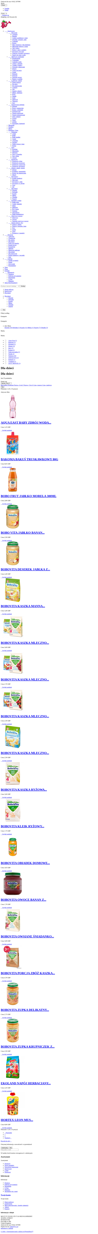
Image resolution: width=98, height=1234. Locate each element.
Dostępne (11, 385)
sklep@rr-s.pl (14, 1226)
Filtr (3, 387)
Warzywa (15, 217)
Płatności (11, 281)
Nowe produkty (9, 1165)
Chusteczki (11, 238)
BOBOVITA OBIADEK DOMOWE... (25, 863)
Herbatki (15, 192)
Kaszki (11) (24, 327)
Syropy (14, 118)
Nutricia (12, 356)
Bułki (14, 135)
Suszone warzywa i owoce (20, 221)
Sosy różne (15, 156)
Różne (14, 146)
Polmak (11, 359)
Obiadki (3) (44, 327)
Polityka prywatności (14, 276)
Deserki (14, 190)
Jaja (13, 89)
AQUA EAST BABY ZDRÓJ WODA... (26, 422)
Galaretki (15, 41)
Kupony (7, 1209)
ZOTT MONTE (14, 363)
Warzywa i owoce (15, 216)
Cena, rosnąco (37, 385)
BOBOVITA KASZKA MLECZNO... (25, 642)
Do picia (14, 84)
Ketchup (14, 149)
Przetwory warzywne (18, 164)
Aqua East (12, 340)
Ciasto (14, 139)
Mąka (14, 206)
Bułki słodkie (16, 137)
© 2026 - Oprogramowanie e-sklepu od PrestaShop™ (17, 1231)
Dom (6, 267)
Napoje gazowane (17, 113)
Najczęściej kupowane (11, 1167)
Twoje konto (6, 1195)
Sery (13, 103)
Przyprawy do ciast (18, 51)
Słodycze (15, 99)
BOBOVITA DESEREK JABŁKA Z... (25, 569)
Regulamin (11, 277)
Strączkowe (15, 212)
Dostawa (11, 274)
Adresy (7, 1207)
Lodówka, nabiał (15, 81)
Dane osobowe (9, 1202)
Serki (13, 98)
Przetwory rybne (17, 161)
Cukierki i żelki (17, 62)
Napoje (14, 199)
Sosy (11, 147)
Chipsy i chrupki (17, 63)
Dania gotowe (16, 82)
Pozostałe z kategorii (18, 123)
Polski (6, 10)
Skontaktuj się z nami (11, 1191)
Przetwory (13, 159)
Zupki (14, 229)
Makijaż (10, 248)
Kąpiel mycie (12, 245)
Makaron (15, 207)
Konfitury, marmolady (19, 171)
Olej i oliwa (15, 48)
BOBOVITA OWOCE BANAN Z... (23, 899)
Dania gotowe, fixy (15, 223)
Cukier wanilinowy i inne (20, 38)
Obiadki (14, 197)
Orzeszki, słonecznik (18, 67)
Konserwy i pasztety (18, 233)
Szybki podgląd (6, 430)
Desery (14, 69)
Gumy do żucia (17, 70)
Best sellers (4, 385)
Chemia (8, 259)
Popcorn (14, 75)
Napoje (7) (37, 327)
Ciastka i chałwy (17, 65)
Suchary (14, 142)
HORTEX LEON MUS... (17, 1120)
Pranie (10, 262)
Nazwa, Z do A (28, 385)
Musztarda (15, 151)
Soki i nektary (16, 116)
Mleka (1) (31, 327)
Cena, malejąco (47, 385)
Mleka (14, 195)
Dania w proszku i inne (19, 226)
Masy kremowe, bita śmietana (21, 45)
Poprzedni (8, 1133)
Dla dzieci (13, 188)
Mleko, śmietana (17, 93)
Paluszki (14, 74)
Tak (3, 310)
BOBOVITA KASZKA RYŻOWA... (24, 789)
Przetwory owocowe (18, 163)
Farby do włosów (13, 243)
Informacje (9, 272)
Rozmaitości (12, 265)
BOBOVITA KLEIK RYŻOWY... (22, 826)
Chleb (14, 134)
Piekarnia (12, 132)
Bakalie (14, 36)
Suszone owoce (17, 77)
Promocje (7, 1163)
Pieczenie (12, 33)
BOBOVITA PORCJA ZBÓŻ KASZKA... (28, 973)
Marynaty (15, 180)
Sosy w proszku (17, 154)
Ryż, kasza (15, 209)
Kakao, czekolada (17, 110)
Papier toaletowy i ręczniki (16, 255)
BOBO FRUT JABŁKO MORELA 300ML (28, 496)
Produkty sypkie (14, 200)
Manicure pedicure (14, 250)
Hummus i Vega (13, 130)
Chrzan (14, 158)
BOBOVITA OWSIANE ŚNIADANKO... (27, 936)
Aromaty (15, 34)
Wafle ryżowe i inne (18, 144)
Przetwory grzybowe (18, 166)
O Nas (10, 279)
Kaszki (14, 194)
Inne (9, 257)
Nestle (11, 354)
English (7, 8)
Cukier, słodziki (17, 204)
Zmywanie (11, 264)
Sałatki (14, 96)
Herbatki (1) (16, 327)
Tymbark (12, 361)
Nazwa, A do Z (6, 383)
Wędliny (11, 127)
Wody (14, 120)
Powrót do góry (6, 1141)
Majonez (15, 152)
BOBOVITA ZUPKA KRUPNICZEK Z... (28, 1046)
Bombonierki (16, 58)
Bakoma (12, 342)
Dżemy (14, 170)
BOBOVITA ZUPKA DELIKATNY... (25, 1010)
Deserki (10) (9, 327)
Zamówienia (8, 1204)
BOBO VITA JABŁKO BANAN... (23, 532)
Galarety (14, 87)
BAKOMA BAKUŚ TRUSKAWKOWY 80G (29, 459)
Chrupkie (15, 140)
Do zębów (11, 240)
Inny (10, 348)
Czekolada (15, 60)
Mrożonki (11, 125)
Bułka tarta (15, 202)
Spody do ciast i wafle (19, 55)
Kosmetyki (11, 247)
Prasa (6, 269)
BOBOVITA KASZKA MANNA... (23, 606)
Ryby (14, 94)
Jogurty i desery (17, 91)
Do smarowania (17, 86)
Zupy (14, 231)
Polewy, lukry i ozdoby (19, 50)
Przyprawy (13, 176)
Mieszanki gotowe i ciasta (20, 46)
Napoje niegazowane (18, 115)
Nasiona (14, 211)
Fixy (13, 228)
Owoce (14, 219)
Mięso (10, 128)
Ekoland (12, 344)
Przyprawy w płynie (18, 183)
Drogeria (9, 235)
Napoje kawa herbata (16, 104)
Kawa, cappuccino (18, 108)
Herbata (14, 106)
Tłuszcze (15, 101)
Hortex (11, 346)
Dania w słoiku (16, 224)
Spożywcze (10, 31)
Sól (13, 187)
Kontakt (7, 271)
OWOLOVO (13, 358)
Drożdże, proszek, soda (19, 39)
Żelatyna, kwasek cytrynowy (21, 53)
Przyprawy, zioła (17, 182)
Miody (14, 175)
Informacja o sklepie (7, 1228)
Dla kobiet (11, 252)
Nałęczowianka (14, 352)
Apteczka (11, 236)
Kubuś (11, 350)
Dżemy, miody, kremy (16, 168)
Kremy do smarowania (19, 173)
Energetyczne (16, 111)
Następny (8, 1138)
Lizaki (14, 72)
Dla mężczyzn (12, 253)
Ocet (13, 185)
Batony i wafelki (17, 79)
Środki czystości (13, 260)
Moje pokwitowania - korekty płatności (16, 1205)
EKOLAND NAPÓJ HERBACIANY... (26, 1083)
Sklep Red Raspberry (11, 283)
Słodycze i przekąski (16, 57)
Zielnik (14, 122)
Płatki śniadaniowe (18, 214)
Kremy (14, 43)
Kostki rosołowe (17, 178)
